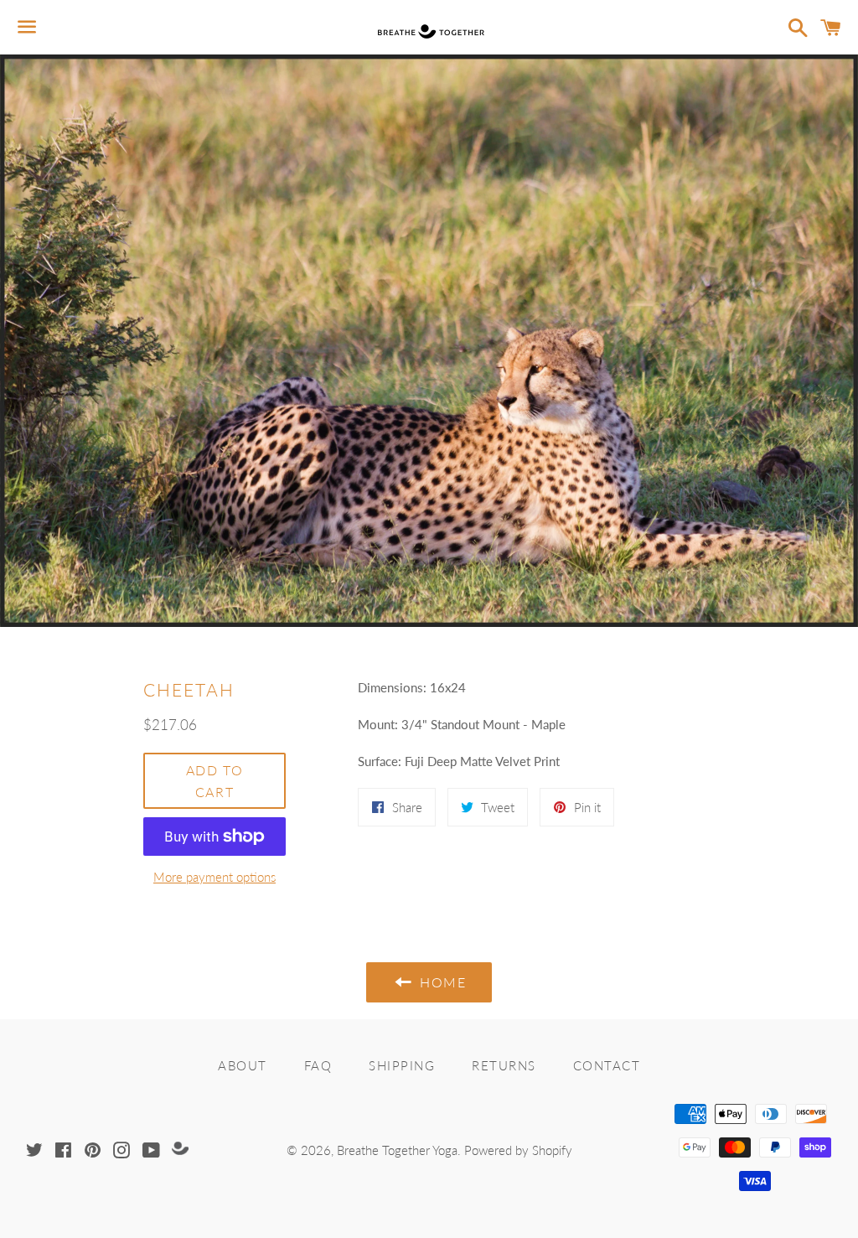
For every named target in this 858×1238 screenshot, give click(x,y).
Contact (607, 1065)
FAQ (318, 1065)
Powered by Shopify (518, 1150)
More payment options (214, 876)
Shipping (402, 1065)
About (242, 1065)
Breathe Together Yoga (397, 1150)
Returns (504, 1065)
